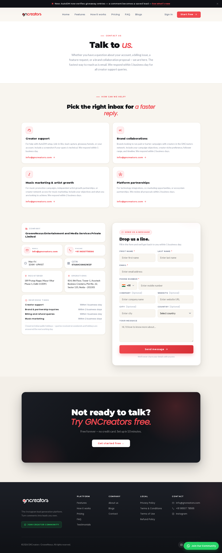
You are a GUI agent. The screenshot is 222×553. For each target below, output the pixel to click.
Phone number (135, 279)
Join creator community (43, 524)
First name (133, 251)
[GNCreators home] (31, 14)
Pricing (115, 14)
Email (130, 265)
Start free (187, 14)
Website (169, 293)
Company (130, 293)
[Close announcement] (217, 4)
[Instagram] (181, 545)
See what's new (161, 3)
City (127, 306)
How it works (98, 14)
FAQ (127, 14)
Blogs (138, 14)
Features (80, 14)
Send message (154, 349)
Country (169, 306)
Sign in (168, 14)
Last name (171, 251)
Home (65, 14)
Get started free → (111, 443)
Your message (128, 321)
